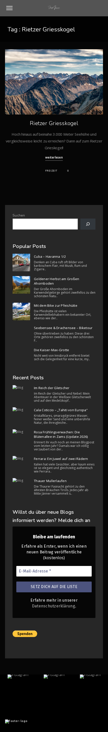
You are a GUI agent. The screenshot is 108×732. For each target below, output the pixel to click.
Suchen (19, 215)
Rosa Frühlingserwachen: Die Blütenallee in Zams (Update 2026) (61, 434)
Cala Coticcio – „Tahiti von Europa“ (61, 410)
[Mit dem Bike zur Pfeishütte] (21, 311)
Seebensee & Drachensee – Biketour (63, 328)
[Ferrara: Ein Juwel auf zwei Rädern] (21, 458)
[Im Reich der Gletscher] (21, 387)
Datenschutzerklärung (53, 606)
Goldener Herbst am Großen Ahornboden (56, 281)
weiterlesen (54, 157)
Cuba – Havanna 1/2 (50, 256)
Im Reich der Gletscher (52, 388)
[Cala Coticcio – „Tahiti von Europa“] (21, 409)
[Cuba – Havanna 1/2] (21, 262)
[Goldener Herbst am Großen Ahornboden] (21, 285)
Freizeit (51, 171)
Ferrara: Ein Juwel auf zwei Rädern (61, 458)
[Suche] (87, 224)
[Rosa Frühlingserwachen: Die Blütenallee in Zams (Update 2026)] (21, 431)
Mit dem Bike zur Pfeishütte (55, 305)
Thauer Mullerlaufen (50, 481)
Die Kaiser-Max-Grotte (51, 350)
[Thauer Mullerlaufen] (21, 480)
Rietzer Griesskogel (54, 123)
